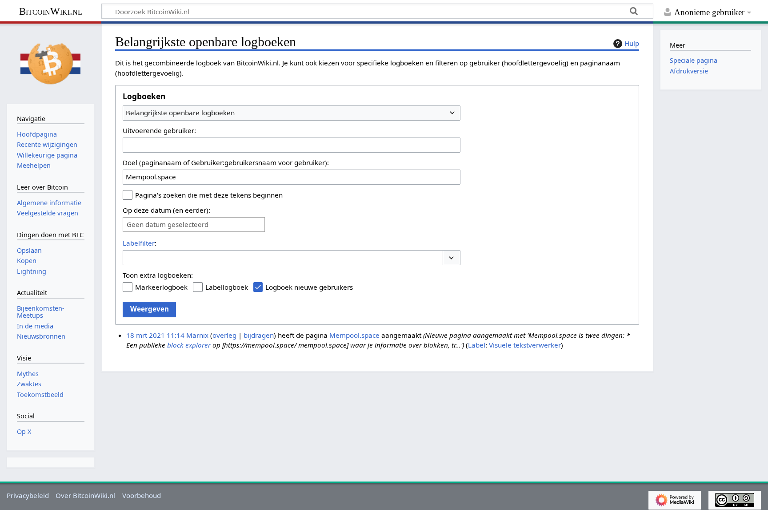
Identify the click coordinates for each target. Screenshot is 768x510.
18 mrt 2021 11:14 (155, 335)
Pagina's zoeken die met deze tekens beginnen (209, 194)
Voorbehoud (141, 495)
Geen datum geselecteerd (167, 224)
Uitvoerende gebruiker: (159, 130)
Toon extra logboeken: (158, 275)
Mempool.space (354, 335)
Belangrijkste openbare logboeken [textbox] (180, 112)
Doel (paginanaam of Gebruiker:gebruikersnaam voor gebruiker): (226, 162)
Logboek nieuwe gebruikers (309, 287)
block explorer (189, 344)
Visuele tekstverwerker (525, 344)
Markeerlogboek (161, 287)
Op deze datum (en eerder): (166, 210)
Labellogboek (226, 287)
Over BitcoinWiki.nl (85, 495)
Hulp (631, 43)
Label (476, 344)
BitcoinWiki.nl (50, 11)
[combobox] (291, 113)
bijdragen (259, 335)
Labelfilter (139, 243)
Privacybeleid (28, 495)
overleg (224, 335)
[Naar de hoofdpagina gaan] (51, 62)
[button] (451, 258)
